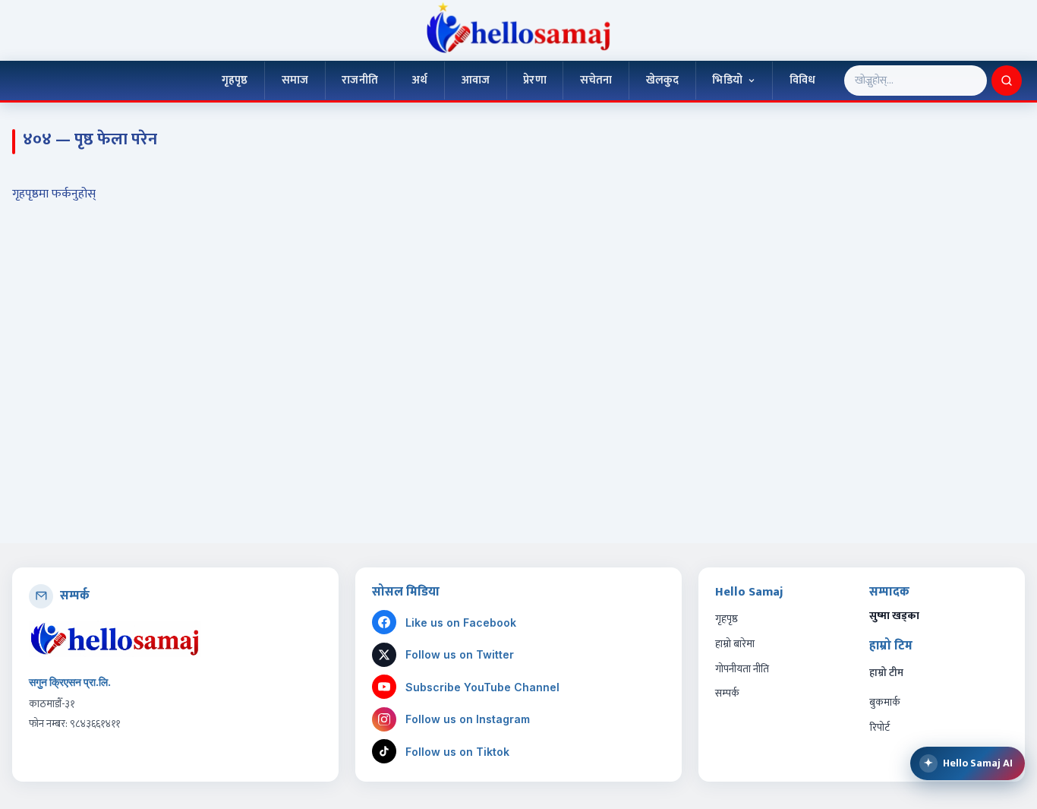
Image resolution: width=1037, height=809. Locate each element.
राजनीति (360, 79)
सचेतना (596, 79)
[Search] (1006, 80)
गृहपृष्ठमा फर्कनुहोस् (54, 194)
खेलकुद (662, 79)
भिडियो (727, 79)
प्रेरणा (534, 79)
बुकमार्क (884, 702)
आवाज (476, 79)
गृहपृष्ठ (235, 79)
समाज (295, 79)
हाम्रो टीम (886, 673)
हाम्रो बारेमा (735, 644)
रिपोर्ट (879, 727)
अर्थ (419, 79)
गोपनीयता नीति (742, 669)
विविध (802, 79)
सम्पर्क (727, 693)
